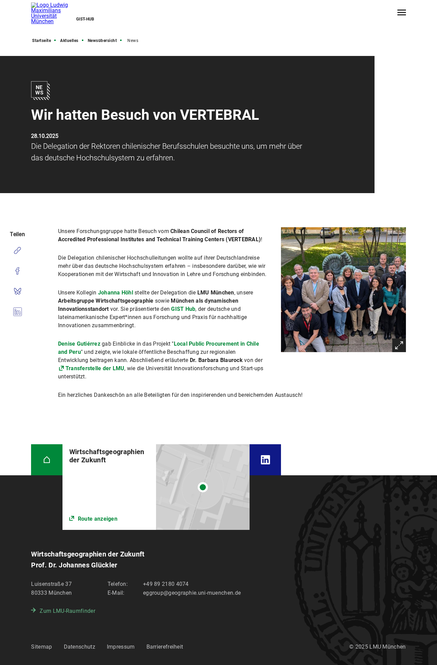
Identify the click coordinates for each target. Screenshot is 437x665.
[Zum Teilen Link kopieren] (17, 250)
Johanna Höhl (115, 292)
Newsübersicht (102, 40)
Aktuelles (69, 40)
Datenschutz (79, 647)
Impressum (121, 647)
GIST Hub (183, 309)
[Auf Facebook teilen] (17, 271)
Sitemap (41, 647)
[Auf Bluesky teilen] (17, 291)
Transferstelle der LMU (95, 368)
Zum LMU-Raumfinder (67, 611)
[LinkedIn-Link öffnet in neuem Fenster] (265, 459)
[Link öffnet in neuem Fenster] (156, 487)
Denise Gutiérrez (79, 344)
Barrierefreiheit (164, 647)
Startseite (41, 40)
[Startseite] (46, 459)
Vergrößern (399, 345)
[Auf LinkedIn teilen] (17, 312)
